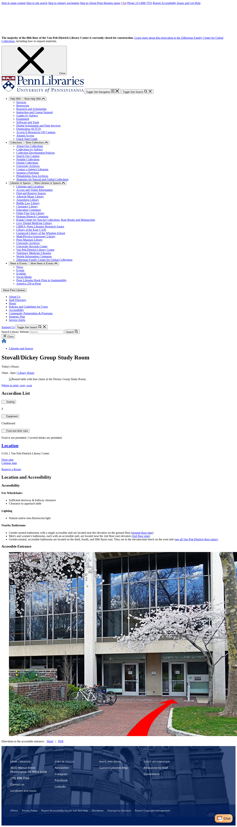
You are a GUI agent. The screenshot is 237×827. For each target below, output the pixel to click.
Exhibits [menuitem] (21, 273)
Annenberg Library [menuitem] (27, 199)
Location (9, 445)
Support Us (8, 327)
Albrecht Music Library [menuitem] (30, 196)
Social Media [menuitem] (24, 277)
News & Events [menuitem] (18, 263)
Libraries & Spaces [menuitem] (20, 183)
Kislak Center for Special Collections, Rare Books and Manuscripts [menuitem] (55, 219)
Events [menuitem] (20, 270)
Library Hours (26, 372)
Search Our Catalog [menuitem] (27, 156)
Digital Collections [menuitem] (27, 162)
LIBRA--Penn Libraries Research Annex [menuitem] (40, 226)
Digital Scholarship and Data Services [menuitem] (38, 125)
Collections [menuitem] (16, 142)
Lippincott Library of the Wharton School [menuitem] (40, 233)
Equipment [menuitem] (22, 118)
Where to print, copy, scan (16, 385)
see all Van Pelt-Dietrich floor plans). (196, 539)
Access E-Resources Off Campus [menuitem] (35, 132)
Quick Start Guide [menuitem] (27, 138)
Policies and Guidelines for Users (28, 306)
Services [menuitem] (21, 102)
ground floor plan (142, 532)
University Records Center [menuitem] (31, 246)
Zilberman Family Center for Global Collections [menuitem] (44, 259)
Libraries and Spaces (21, 348)
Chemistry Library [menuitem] (27, 206)
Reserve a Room (11, 469)
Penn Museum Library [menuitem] (29, 239)
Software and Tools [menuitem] (27, 122)
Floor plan (7, 459)
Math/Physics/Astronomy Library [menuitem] (35, 236)
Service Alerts (17, 320)
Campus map (9, 463)
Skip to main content (13, 3)
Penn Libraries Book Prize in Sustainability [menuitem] (41, 280)
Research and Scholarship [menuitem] (31, 109)
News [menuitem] (19, 267)
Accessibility (16, 310)
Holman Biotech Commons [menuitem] (32, 216)
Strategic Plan (17, 316)
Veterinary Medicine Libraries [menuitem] (33, 253)
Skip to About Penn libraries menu (100, 3)
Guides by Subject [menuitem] (27, 115)
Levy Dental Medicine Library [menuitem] (34, 223)
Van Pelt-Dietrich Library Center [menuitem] (35, 249)
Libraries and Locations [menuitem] (30, 186)
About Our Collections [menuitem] (29, 146)
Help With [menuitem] (15, 98)
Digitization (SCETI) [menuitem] (28, 128)
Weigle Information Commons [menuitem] (34, 256)
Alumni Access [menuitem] (25, 135)
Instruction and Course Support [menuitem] (34, 112)
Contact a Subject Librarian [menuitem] (32, 169)
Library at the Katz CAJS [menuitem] (31, 229)
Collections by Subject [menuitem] (29, 149)
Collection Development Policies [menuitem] (35, 152)
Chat (123, 3)
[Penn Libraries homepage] (43, 91)
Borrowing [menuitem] (22, 105)
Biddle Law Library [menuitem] (28, 203)
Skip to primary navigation (63, 3)
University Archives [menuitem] (28, 166)
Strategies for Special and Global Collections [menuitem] (42, 179)
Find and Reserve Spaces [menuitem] (31, 193)
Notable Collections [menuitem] (27, 159)
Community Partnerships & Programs (31, 313)
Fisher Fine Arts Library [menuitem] (30, 213)
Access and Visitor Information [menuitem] (34, 189)
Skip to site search (36, 3)
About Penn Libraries (14, 290)
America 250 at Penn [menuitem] (28, 283)
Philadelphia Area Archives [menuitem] (32, 176)
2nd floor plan (141, 536)
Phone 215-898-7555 (139, 3)
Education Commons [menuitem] (28, 209)
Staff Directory (17, 300)
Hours (12, 303)
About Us (14, 296)
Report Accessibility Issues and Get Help (177, 3)
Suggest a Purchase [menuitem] (27, 172)
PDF (61, 741)
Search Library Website (15, 331)
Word (50, 741)
